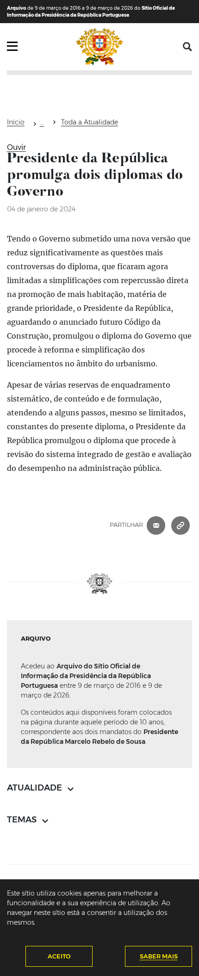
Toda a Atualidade (89, 122)
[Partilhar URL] (180, 524)
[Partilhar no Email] (156, 524)
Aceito (59, 956)
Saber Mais (159, 956)
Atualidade (42, 124)
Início (16, 122)
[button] (187, 46)
